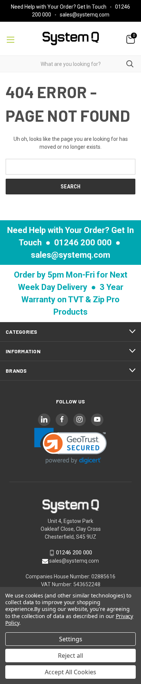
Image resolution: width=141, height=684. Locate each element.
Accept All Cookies (70, 672)
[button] (70, 446)
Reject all (70, 655)
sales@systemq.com (84, 15)
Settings (70, 639)
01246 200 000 (83, 242)
